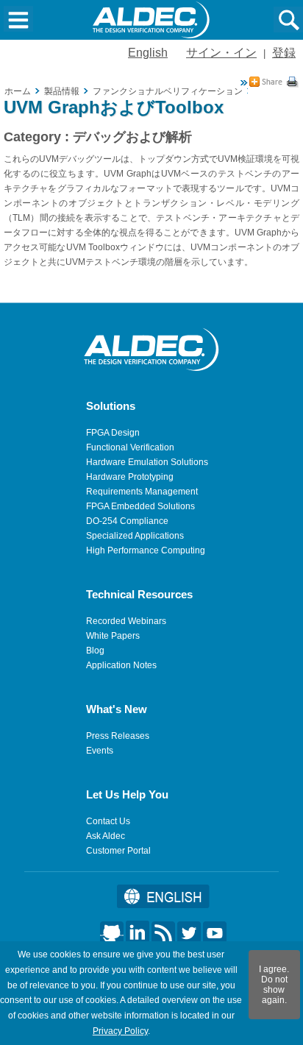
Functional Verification (130, 447)
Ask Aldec (105, 836)
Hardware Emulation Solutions (147, 462)
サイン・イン (221, 52)
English (148, 52)
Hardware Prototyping (130, 477)
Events (99, 750)
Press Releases (117, 736)
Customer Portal (118, 851)
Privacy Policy (120, 1031)
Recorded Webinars (126, 621)
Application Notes (121, 665)
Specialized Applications (135, 536)
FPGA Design (113, 433)
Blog (95, 650)
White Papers (113, 636)
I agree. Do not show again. (274, 984)
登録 (284, 52)
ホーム (17, 91)
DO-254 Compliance (127, 521)
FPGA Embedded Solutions (140, 506)
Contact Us (108, 821)
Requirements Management (142, 491)
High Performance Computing (145, 550)
